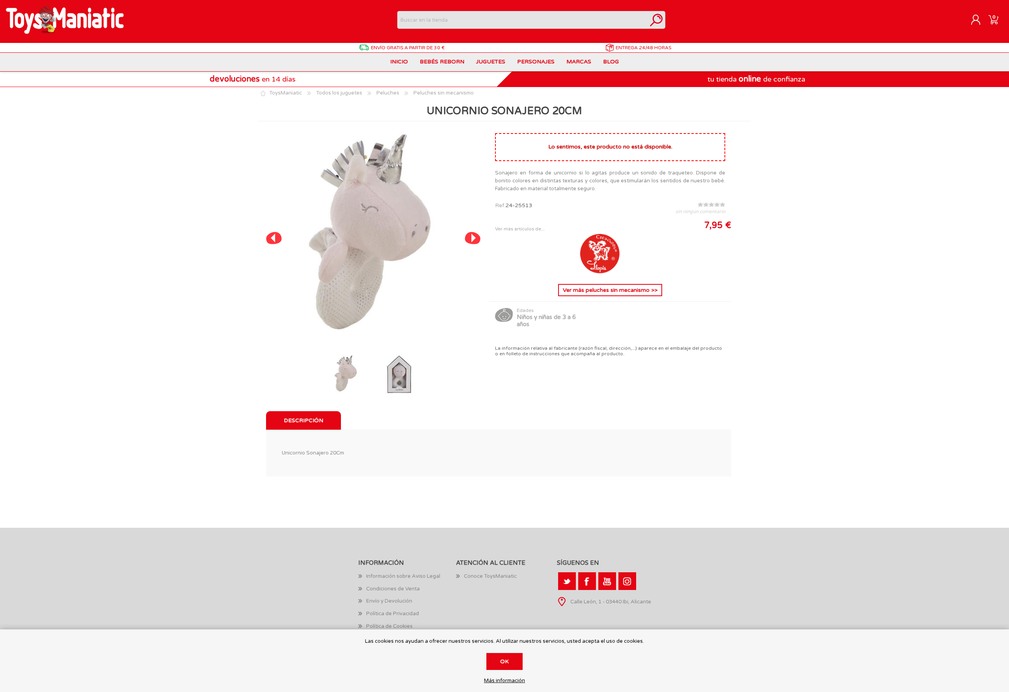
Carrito (993, 20)
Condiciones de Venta (393, 589)
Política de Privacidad (392, 613)
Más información (504, 681)
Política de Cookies (389, 626)
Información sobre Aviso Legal (403, 576)
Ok (504, 661)
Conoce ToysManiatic (490, 576)
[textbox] (522, 20)
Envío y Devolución (389, 601)
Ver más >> (610, 290)
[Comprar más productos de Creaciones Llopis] (600, 271)
